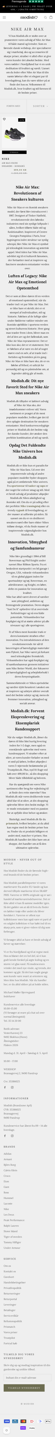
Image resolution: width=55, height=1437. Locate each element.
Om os (7, 1265)
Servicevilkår (11, 1315)
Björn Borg (10, 1164)
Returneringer (12, 1293)
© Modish (27, 1404)
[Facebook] (5, 1087)
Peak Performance (14, 1220)
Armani (8, 1159)
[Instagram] (12, 1087)
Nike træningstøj (30, 506)
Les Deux (9, 1214)
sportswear (18, 485)
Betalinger (9, 1310)
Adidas (7, 1153)
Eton (6, 1181)
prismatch (12, 823)
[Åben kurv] (51, 17)
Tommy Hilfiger (12, 1242)
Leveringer (10, 1304)
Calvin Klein (10, 1170)
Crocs (7, 1175)
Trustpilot (9, 1337)
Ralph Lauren (11, 1225)
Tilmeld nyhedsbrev (24, 1388)
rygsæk (20, 510)
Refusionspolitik (13, 1321)
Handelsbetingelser (15, 1282)
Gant (6, 1186)
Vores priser (10, 1332)
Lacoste (8, 1203)
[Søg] (45, 17)
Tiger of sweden (13, 1236)
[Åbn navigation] (4, 17)
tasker (32, 485)
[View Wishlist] (36, 17)
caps (42, 485)
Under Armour (12, 1247)
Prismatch (9, 1326)
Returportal (10, 1299)
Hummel (8, 1197)
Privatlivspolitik (12, 1287)
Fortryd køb (10, 1343)
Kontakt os (10, 1271)
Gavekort (9, 1276)
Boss (6, 1192)
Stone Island (11, 1231)
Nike (6, 1209)
